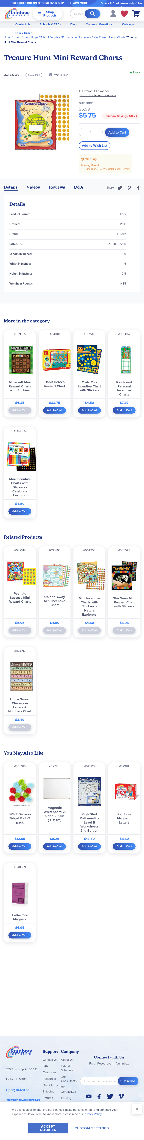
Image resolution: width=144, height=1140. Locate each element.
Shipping (48, 1091)
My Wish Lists (124, 13)
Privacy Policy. (93, 1114)
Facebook (138, 188)
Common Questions (99, 24)
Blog (73, 24)
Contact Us (22, 24)
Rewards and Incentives (76, 37)
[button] (113, 13)
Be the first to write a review (98, 95)
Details (11, 187)
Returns (48, 1098)
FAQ (45, 1066)
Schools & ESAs (50, 24)
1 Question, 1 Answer (92, 91)
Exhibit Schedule (67, 1068)
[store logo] (17, 14)
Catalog (66, 1098)
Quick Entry (50, 1085)
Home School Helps (26, 37)
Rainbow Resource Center (19, 1053)
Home (7, 37)
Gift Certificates (68, 1089)
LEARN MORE (79, 3)
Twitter (120, 188)
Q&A (78, 187)
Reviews (57, 187)
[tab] (11, 188)
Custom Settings (91, 1128)
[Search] (92, 13)
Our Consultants (68, 1078)
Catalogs (128, 24)
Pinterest (129, 188)
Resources (49, 1079)
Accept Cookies (48, 1128)
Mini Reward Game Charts (109, 37)
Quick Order (23, 33)
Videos (33, 187)
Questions (49, 1072)
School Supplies (50, 37)
